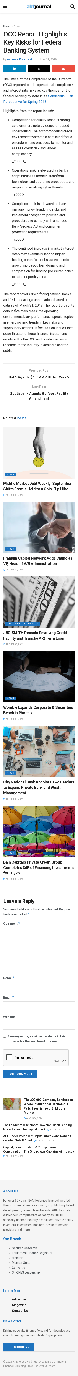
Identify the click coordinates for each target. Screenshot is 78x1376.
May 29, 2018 (48, 59)
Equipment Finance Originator (32, 1253)
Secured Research (24, 1248)
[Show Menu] (5, 6)
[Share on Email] (63, 68)
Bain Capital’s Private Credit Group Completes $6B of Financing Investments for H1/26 (38, 867)
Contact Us (20, 1310)
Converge (18, 1267)
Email (8, 997)
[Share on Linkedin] (14, 68)
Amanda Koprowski (20, 59)
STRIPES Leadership (26, 1272)
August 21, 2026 (45, 1141)
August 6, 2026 (34, 1118)
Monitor (17, 1258)
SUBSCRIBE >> (18, 1347)
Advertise (19, 1299)
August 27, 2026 (14, 1156)
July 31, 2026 (56, 1129)
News (17, 26)
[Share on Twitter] (39, 68)
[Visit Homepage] (38, 6)
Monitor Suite (21, 1262)
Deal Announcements (22, 623)
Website (9, 1017)
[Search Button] (72, 6)
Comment (11, 923)
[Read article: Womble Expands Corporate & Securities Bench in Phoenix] (39, 676)
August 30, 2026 (14, 495)
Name (9, 978)
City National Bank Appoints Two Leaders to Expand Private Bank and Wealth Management (38, 787)
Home (6, 26)
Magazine (19, 1305)
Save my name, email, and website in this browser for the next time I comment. (37, 1039)
